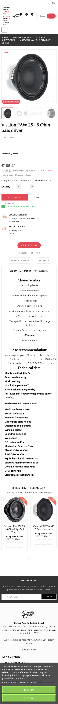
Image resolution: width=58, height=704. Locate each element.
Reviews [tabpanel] (44, 260)
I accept (29, 690)
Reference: (40, 180)
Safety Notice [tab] (20, 260)
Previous (6, 77)
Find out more (29, 649)
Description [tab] (29, 245)
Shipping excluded (23, 175)
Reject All (29, 698)
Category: (6, 180)
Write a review (8, 137)
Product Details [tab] (29, 253)
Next (52, 77)
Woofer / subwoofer (21, 180)
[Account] (47, 3)
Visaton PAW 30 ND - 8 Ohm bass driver (43, 528)
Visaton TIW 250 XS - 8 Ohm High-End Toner (14, 529)
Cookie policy (9, 682)
